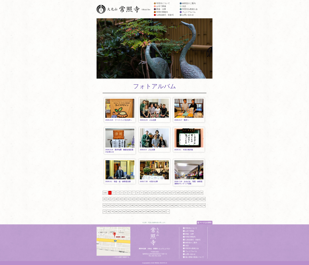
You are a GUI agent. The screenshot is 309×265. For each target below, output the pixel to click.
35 (144, 199)
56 (124, 205)
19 (182, 193)
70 (180, 205)
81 (120, 212)
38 (156, 199)
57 (128, 205)
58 (132, 205)
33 (136, 199)
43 (176, 199)
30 (124, 199)
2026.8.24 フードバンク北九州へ (118, 120)
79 (112, 212)
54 (116, 205)
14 (162, 193)
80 (116, 212)
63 (152, 205)
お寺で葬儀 (161, 6)
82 (124, 212)
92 (164, 212)
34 (140, 199)
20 (186, 193)
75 (200, 205)
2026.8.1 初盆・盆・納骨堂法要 (118, 181)
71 (184, 205)
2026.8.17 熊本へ (181, 120)
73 (192, 205)
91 (160, 212)
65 (160, 205)
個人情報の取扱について (194, 257)
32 (132, 199)
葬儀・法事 (161, 9)
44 (180, 199)
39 (160, 199)
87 (144, 212)
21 (190, 193)
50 (204, 199)
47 (192, 199)
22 (194, 193)
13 (158, 193)
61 (144, 205)
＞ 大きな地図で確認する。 (121, 257)
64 (156, 205)
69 (176, 205)
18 (178, 193)
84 (132, 212)
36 (148, 199)
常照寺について (163, 3)
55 (120, 205)
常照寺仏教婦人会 (190, 9)
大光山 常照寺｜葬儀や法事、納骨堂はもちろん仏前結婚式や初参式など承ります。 (123, 9)
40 (164, 199)
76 (204, 205)
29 (120, 199)
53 (112, 205)
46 (188, 199)
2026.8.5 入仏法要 (147, 150)
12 (154, 193)
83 (128, 212)
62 (148, 205)
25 (104, 199)
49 (200, 199)
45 (184, 199)
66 (164, 205)
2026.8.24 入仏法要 (148, 120)
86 (140, 212)
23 (198, 193)
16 (170, 193)
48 (196, 199)
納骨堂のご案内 (189, 3)
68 (172, 205)
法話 (184, 6)
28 (116, 199)
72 (188, 205)
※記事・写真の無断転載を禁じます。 (154, 222)
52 (108, 205)
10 (146, 193)
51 (104, 205)
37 (152, 199)
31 (128, 199)
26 (108, 199)
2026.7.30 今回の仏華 (149, 181)
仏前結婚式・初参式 (165, 15)
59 (136, 205)
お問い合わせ (188, 15)
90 (156, 212)
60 (140, 205)
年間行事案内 (162, 12)
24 (202, 193)
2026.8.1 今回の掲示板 (183, 150)
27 (112, 199)
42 (172, 199)
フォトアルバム (189, 12)
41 (168, 199)
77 (104, 212)
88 (148, 212)
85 (136, 212)
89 (152, 212)
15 (166, 193)
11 (150, 193)
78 (108, 212)
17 (174, 193)
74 (196, 205)
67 (168, 205)
